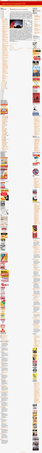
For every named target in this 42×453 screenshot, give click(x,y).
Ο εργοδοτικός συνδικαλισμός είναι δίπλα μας (4, 81)
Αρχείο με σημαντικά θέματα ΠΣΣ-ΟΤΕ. (36, 324)
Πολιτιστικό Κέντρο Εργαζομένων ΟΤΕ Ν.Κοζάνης (36, 218)
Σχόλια (34, 167)
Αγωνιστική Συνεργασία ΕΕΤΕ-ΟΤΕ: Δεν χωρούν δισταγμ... (5, 28)
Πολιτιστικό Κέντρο (4, 142)
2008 (1, 93)
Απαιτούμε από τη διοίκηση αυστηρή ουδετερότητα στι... (5, 56)
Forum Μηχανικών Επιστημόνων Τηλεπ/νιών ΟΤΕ (37, 129)
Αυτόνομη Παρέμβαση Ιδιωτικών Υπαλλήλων (37, 392)
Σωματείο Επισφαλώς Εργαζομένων (4, 423)
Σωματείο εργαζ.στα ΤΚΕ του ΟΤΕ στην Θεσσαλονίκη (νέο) (37, 134)
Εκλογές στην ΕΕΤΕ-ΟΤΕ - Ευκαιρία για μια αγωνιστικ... (5, 44)
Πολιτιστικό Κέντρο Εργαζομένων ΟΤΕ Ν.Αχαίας (36, 216)
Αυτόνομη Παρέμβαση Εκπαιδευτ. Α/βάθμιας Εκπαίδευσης (36, 391)
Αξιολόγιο (3, 123)
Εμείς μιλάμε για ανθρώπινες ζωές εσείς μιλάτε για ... (5, 51)
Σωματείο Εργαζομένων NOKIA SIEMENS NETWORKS (37, 148)
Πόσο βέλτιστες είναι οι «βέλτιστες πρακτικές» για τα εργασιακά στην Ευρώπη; (37, 33)
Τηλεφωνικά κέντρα (4, 149)
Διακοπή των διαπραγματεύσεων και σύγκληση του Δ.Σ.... (5, 34)
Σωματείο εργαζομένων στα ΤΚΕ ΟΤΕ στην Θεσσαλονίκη (37, 132)
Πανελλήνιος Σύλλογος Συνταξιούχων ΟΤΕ (36, 306)
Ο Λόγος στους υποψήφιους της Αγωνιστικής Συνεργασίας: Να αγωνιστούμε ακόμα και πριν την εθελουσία (37, 29)
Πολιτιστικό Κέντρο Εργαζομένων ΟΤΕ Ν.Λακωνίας (36, 219)
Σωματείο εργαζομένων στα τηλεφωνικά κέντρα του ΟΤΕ (37, 131)
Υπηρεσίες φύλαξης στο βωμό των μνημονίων (5, 49)
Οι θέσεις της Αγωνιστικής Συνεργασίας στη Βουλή (5, 66)
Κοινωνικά (3, 137)
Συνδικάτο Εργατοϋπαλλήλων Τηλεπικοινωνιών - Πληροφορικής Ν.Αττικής (37, 143)
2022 (1, 11)
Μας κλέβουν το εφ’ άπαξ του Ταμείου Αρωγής (5, 54)
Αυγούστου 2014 (4, 83)
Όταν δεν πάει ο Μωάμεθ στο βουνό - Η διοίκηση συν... (5, 42)
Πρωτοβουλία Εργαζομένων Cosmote (37, 186)
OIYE (2, 150)
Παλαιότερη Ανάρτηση (29, 48)
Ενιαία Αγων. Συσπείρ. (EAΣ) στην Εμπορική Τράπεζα (37, 389)
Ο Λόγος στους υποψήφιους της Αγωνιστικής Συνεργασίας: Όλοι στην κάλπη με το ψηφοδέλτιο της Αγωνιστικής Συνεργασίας (37, 25)
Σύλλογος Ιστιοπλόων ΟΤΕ (37, 346)
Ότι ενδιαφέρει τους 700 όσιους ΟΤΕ (37, 277)
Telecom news (3, 374)
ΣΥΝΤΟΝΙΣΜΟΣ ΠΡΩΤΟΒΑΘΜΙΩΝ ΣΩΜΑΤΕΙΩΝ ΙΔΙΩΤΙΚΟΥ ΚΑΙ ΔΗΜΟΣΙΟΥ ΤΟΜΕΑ (37, 16)
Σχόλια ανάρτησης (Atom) (16, 49)
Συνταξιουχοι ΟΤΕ (36, 298)
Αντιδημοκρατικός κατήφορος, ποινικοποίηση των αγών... (4, 78)
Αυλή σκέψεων (3, 379)
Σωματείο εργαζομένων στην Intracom (37, 150)
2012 (1, 90)
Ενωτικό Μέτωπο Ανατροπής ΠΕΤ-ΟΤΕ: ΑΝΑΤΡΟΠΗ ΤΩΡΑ (5, 65)
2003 (1, 96)
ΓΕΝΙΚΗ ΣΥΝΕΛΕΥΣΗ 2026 (37, 260)
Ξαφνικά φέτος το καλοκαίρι (5, 57)
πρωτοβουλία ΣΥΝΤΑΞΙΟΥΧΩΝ (36, 268)
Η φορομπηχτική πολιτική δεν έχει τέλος (5, 69)
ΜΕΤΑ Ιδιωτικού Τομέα (5, 139)
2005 (1, 95)
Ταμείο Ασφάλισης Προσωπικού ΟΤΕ (36, 344)
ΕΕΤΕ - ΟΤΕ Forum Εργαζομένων (36, 127)
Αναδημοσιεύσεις (4, 121)
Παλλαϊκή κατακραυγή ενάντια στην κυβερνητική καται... (5, 23)
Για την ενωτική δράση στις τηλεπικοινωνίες (37, 138)
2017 (1, 15)
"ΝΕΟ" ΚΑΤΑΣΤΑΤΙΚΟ (36, 290)
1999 (1, 99)
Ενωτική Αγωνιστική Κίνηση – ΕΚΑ (4, 133)
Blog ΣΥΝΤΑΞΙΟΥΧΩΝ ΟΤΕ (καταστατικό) (37, 295)
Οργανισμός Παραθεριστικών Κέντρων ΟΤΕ (37, 343)
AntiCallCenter (3, 347)
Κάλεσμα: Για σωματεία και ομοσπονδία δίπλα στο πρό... (5, 38)
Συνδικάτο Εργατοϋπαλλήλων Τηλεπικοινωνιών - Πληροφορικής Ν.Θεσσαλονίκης (36, 145)
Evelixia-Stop (3, 351)
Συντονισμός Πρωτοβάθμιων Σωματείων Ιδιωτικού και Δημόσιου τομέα (5, 146)
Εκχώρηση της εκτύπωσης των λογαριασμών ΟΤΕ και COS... (5, 68)
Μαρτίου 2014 (3, 87)
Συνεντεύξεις (3, 144)
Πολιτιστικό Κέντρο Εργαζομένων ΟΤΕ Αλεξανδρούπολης (36, 210)
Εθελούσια (3, 130)
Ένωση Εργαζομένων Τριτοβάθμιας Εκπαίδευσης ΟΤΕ (37, 121)
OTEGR (2, 367)
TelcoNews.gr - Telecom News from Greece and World (4, 373)
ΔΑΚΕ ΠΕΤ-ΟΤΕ (36, 182)
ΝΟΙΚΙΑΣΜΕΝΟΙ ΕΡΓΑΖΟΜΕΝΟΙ (3, 407)
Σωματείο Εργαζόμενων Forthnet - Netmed (37, 151)
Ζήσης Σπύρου (3, 338)
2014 (1, 17)
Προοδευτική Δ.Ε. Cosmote (37, 185)
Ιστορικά (3, 136)
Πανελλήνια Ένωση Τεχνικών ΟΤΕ (36, 118)
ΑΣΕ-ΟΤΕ (35, 178)
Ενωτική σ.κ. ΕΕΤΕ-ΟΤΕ (37, 183)
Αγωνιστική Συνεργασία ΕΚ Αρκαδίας (37, 402)
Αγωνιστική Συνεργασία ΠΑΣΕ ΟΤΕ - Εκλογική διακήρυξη (5, 21)
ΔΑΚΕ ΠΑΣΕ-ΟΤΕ (36, 181)
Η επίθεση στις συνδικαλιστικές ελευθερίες (4, 75)
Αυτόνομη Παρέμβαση (4, 125)
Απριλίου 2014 (3, 86)
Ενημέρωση (3, 131)
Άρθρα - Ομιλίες (4, 124)
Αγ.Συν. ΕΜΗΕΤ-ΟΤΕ (4, 116)
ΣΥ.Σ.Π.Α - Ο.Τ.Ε (36, 345)
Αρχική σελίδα (20, 48)
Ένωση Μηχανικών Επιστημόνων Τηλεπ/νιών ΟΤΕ (37, 124)
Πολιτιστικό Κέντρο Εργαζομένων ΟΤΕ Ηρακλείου (36, 212)
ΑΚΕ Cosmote (36, 177)
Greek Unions (3, 357)
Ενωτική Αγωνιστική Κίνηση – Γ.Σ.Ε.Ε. (4, 132)
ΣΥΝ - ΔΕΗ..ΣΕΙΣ (36, 400)
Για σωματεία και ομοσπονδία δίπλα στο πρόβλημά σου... (5, 47)
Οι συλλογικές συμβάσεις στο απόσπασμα (5, 61)
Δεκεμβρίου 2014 (4, 18)
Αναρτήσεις (35, 166)
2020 (1, 13)
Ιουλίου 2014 (3, 84)
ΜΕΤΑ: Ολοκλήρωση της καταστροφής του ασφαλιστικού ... (5, 40)
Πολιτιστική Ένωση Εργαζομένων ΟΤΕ (36, 207)
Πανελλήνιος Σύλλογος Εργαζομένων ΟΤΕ (37, 119)
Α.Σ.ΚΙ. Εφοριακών (36, 398)
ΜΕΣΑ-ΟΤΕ (3, 138)
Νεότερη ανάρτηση (12, 48)
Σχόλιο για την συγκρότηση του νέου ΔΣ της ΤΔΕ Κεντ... (5, 24)
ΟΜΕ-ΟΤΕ (3, 140)
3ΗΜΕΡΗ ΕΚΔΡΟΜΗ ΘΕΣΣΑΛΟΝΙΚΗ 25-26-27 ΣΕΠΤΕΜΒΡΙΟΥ (36, 241)
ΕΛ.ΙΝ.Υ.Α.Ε (35, 339)
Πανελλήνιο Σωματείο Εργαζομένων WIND (36, 141)
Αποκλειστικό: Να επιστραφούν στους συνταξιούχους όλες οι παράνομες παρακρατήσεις (37, 270)
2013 (1, 89)
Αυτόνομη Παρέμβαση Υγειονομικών (36, 395)
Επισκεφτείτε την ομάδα (38, 41)
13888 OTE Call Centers (4, 342)
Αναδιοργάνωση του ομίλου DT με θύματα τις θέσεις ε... (5, 73)
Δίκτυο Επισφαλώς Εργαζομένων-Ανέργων (4, 385)
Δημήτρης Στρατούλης (4, 339)
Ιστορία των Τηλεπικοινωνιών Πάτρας (37, 205)
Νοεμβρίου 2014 (4, 19)
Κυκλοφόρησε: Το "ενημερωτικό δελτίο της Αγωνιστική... (5, 36)
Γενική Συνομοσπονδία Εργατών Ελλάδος (37, 336)
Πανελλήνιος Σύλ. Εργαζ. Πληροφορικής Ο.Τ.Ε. (37, 126)
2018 (1, 14)
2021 (1, 12)
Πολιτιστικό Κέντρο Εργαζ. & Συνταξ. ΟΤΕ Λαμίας (37, 208)
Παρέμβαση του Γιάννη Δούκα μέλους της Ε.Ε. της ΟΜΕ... (5, 26)
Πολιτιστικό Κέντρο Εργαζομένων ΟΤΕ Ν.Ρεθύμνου (36, 221)
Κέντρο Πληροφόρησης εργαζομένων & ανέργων (37, 341)
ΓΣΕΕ (3, 127)
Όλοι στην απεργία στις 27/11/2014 (4, 30)
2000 (1, 98)
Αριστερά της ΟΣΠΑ (36, 399)
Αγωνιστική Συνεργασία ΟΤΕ (13, 3)
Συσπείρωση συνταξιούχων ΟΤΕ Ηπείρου (36, 265)
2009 (1, 92)
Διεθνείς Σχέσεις (4, 129)
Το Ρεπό (2, 439)
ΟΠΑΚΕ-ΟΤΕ (3, 141)
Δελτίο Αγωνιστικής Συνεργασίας (4, 128)
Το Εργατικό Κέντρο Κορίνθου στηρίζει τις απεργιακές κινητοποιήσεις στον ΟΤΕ (37, 19)
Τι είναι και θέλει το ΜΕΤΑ (5, 76)
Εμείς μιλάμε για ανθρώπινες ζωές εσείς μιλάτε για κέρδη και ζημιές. (19, 9)
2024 (1, 10)
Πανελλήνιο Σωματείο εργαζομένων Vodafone (37, 140)
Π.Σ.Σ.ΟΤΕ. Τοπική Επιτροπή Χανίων (36, 259)
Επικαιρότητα (3, 134)
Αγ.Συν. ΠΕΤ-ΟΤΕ (4, 118)
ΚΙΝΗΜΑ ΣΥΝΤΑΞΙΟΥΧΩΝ (37, 251)
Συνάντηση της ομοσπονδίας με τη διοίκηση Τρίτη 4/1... (5, 45)
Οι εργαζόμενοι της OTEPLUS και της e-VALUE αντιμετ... (4, 71)
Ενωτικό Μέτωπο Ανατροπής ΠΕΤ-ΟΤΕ (36, 184)
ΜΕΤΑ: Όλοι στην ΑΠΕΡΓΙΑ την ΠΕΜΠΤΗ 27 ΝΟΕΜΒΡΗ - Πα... (5, 32)
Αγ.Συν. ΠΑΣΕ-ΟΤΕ (4, 117)
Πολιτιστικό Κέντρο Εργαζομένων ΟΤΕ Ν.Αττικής (36, 214)
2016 (1, 16)
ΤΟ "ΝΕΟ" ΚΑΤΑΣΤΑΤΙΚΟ (36, 296)
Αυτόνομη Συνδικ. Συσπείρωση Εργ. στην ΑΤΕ (37, 387)
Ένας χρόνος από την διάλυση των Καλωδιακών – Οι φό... (5, 60)
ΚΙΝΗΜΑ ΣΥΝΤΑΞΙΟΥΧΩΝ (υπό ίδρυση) (37, 283)
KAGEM (2, 362)
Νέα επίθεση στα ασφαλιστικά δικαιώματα (5, 63)
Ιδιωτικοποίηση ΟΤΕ (4, 135)
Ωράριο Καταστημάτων (4, 48)
